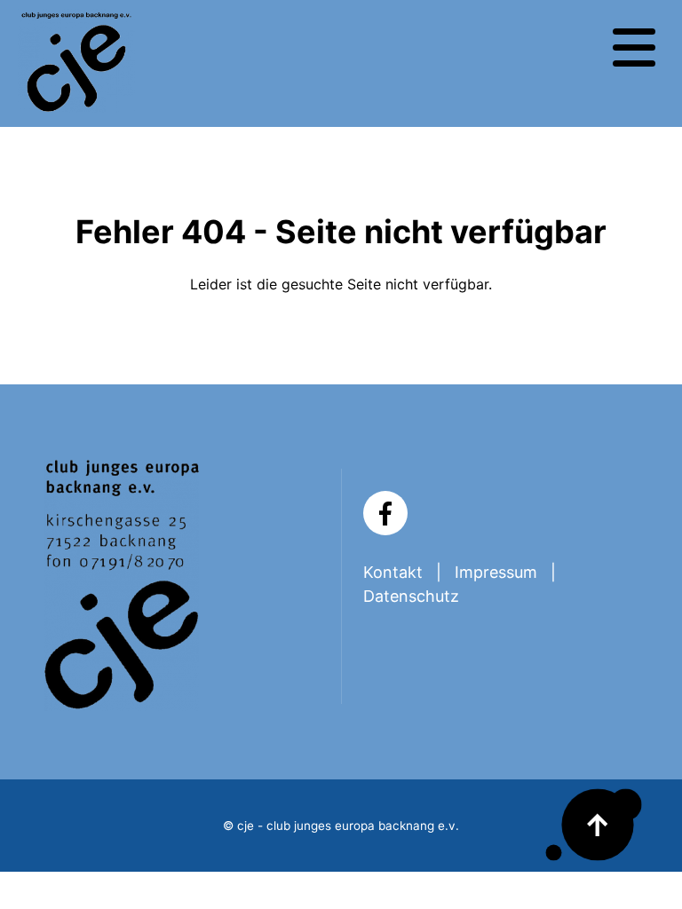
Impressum (496, 572)
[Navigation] (634, 48)
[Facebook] (385, 513)
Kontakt (393, 572)
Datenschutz (411, 596)
